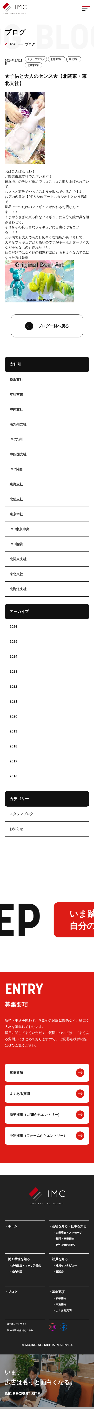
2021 (13, 701)
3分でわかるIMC (65, 1244)
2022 (13, 686)
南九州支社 (18, 424)
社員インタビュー (66, 1265)
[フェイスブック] (63, 1326)
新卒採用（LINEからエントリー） (35, 1114)
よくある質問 (20, 1093)
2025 (13, 641)
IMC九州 (16, 439)
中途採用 (61, 1304)
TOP (12, 44)
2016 (13, 776)
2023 (13, 671)
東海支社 (16, 484)
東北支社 (74, 59)
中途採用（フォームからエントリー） (38, 1135)
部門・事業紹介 (65, 1238)
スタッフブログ (35, 59)
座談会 (60, 1271)
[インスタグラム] (52, 1326)
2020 (13, 716)
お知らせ (16, 829)
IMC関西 (16, 469)
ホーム (12, 1226)
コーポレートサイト (17, 1324)
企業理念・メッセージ (69, 1232)
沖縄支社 (16, 409)
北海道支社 (57, 59)
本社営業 (16, 394)
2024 (13, 656)
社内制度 (17, 1271)
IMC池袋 (16, 544)
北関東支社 (33, 65)
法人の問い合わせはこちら (20, 1330)
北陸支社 (16, 499)
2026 (13, 626)
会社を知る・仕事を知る (69, 1226)
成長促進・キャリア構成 (26, 1265)
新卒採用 (61, 1298)
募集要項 (16, 1072)
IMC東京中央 (19, 529)
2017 (13, 761)
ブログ (12, 1292)
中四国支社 (18, 454)
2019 (13, 731)
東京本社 (16, 514)
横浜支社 (16, 379)
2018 (13, 746)
